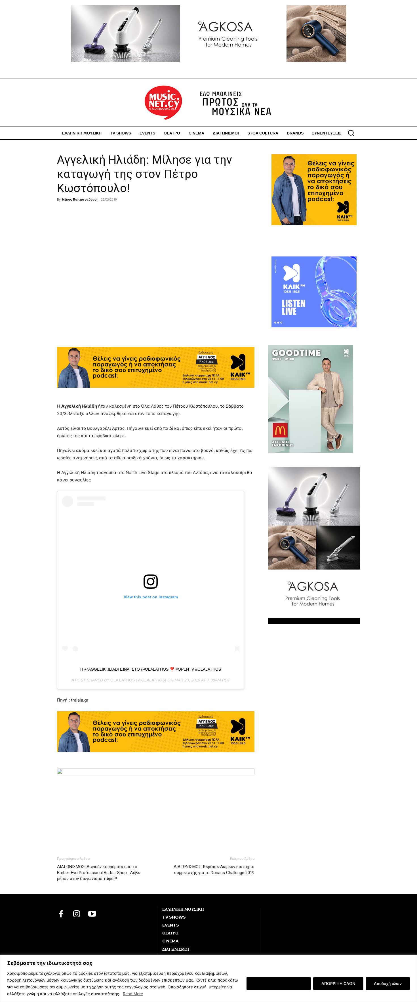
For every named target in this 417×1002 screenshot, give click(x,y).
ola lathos (122, 680)
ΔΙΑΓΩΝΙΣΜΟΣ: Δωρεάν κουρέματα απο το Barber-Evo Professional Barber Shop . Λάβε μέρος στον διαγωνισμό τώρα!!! (98, 872)
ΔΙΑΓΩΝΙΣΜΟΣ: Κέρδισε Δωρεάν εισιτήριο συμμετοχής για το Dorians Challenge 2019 (214, 869)
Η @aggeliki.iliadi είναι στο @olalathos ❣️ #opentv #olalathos (150, 669)
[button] (351, 133)
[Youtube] (92, 914)
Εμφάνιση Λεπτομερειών (279, 983)
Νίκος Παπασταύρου (79, 199)
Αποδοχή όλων (388, 983)
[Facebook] (61, 914)
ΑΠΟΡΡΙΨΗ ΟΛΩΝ (338, 983)
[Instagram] (76, 914)
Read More (133, 993)
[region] (208, 978)
